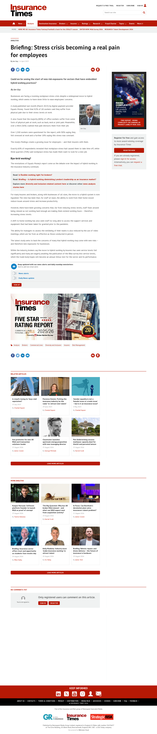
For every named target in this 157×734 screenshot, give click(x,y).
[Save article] (98, 70)
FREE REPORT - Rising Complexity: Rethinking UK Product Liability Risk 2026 (129, 122)
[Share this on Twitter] (18, 70)
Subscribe (130, 6)
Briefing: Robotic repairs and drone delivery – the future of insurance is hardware (85, 550)
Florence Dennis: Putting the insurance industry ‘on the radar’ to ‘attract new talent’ (55, 401)
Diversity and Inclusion (53, 345)
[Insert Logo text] (29, 15)
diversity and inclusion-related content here (46, 183)
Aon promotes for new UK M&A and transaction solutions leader (23, 441)
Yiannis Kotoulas (20, 517)
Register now (129, 150)
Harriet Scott (79, 451)
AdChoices (97, 701)
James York (79, 560)
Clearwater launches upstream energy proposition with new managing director (55, 441)
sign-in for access (128, 158)
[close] (99, 65)
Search (144, 12)
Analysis (15, 40)
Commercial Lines (36, 345)
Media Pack (85, 701)
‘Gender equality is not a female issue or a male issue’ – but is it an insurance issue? (85, 401)
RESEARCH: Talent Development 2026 (119, 29)
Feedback (133, 701)
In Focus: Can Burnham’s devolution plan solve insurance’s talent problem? (84, 507)
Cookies (107, 701)
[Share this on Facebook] (13, 70)
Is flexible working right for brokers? (35, 175)
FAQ (125, 701)
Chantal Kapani (19, 408)
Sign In (140, 6)
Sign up (17, 285)
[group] (139, 23)
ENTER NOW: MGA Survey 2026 (91, 29)
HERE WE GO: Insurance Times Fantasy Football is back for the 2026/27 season (48, 29)
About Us (21, 701)
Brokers (25, 345)
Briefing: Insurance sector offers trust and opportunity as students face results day (24, 550)
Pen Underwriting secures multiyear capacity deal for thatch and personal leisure (84, 441)
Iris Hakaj (48, 560)
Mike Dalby (18, 560)
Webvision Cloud (84, 730)
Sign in (70, 65)
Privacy (61, 701)
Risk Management (78, 345)
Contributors (73, 701)
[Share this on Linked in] (23, 70)
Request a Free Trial (105, 6)
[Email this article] (28, 70)
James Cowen (19, 451)
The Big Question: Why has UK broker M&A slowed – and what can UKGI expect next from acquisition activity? (55, 509)
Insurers (67, 345)
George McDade (50, 451)
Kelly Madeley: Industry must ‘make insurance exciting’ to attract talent (55, 550)
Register (120, 6)
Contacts (31, 701)
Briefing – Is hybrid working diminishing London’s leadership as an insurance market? (57, 179)
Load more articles (55, 463)
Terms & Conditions (46, 701)
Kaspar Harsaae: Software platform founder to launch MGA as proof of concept (23, 507)
